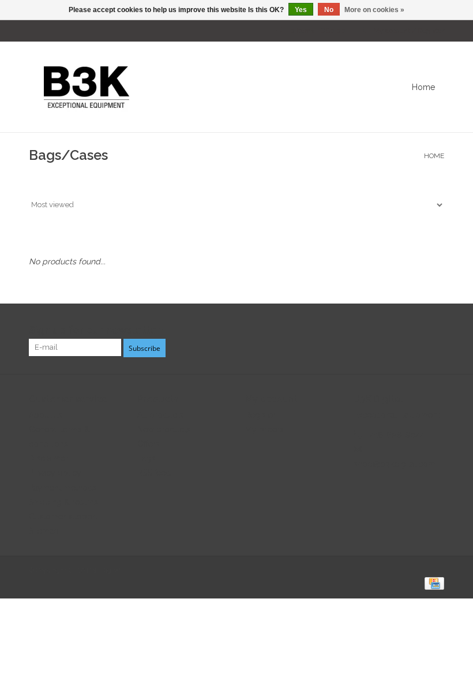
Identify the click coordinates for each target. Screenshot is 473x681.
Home (423, 87)
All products (160, 415)
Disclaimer (48, 458)
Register (260, 415)
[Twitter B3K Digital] (414, 330)
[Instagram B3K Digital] (435, 330)
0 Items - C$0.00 (317, 31)
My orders (264, 429)
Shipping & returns (63, 502)
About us (45, 415)
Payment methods (63, 487)
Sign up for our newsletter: (96, 330)
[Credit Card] (432, 583)
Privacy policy (55, 472)
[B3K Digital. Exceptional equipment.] (187, 87)
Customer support (63, 516)
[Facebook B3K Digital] (393, 330)
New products (163, 429)
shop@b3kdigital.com (395, 464)
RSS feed (154, 472)
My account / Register (407, 31)
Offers (148, 443)
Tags (146, 458)
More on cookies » (374, 10)
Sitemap (44, 531)
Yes (301, 10)
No (328, 10)
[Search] (452, 87)
